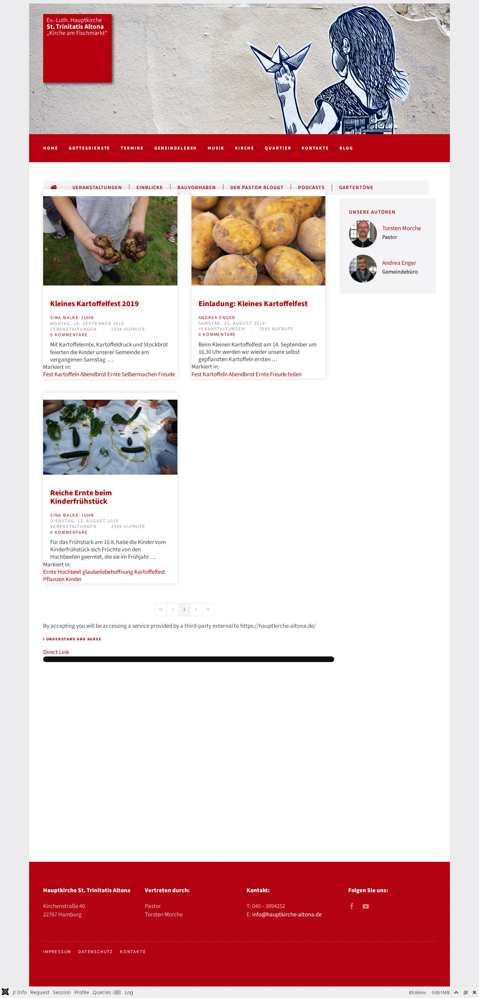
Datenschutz (95, 952)
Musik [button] (216, 148)
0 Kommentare (69, 335)
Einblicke (149, 187)
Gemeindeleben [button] (175, 148)
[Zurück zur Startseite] (80, 51)
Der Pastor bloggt (257, 187)
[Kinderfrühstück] (110, 437)
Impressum (57, 952)
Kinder (74, 579)
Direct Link (56, 652)
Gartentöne (356, 187)
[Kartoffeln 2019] (110, 240)
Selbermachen (139, 374)
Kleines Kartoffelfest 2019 (94, 303)
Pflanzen (54, 579)
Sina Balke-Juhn (72, 318)
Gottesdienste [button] (89, 148)
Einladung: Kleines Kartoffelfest (253, 303)
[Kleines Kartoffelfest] (258, 240)
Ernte (114, 374)
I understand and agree (72, 639)
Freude (166, 374)
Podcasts (311, 187)
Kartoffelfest (149, 572)
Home (50, 148)
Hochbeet (69, 572)
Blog (346, 148)
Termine (132, 148)
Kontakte (315, 148)
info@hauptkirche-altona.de (287, 914)
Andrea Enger (217, 318)
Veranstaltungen (97, 187)
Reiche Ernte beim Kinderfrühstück (81, 497)
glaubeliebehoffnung (107, 572)
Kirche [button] (244, 148)
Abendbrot (93, 374)
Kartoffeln (66, 374)
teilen (295, 374)
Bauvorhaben (196, 187)
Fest (48, 374)
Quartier (278, 148)
